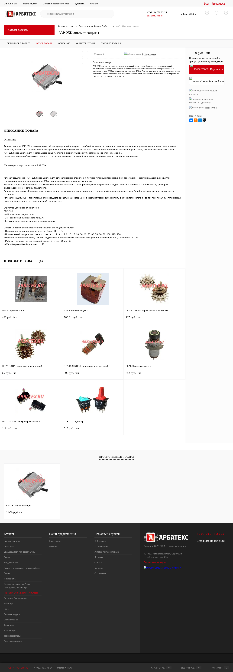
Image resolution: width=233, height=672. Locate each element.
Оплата (94, 3)
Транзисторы (10, 630)
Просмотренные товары (116, 456)
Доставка (79, 3)
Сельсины (8, 546)
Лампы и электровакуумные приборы (21, 568)
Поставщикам (30, 3)
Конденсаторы (11, 562)
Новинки (53, 546)
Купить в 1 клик (216, 81)
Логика (7, 573)
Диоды (7, 557)
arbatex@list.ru (215, 540)
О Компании (10, 3)
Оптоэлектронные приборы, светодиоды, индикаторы (17, 586)
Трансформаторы (12, 636)
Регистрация (218, 3)
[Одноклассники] (195, 120)
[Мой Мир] (200, 120)
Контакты (98, 568)
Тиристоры (9, 625)
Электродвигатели (13, 641)
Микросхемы (10, 579)
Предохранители (12, 541)
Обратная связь (18, 667)
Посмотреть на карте (155, 562)
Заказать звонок (155, 15)
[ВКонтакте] (191, 120)
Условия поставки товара (56, 3)
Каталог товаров (18, 29)
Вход (206, 3)
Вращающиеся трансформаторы (19, 552)
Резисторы (9, 603)
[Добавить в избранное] (85, 54)
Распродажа (55, 541)
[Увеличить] (46, 76)
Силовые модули (12, 614)
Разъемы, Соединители (15, 598)
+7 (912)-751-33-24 (42, 667)
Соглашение (100, 573)
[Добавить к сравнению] (85, 61)
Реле (6, 609)
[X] (204, 120)
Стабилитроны (11, 620)
